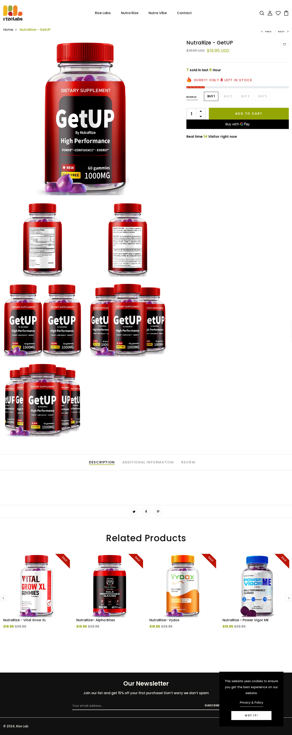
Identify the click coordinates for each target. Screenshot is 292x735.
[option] (36, 599)
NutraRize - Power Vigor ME (246, 620)
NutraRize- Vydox (164, 620)
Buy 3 (245, 96)
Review (188, 462)
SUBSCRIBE (212, 705)
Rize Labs (103, 12)
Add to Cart (249, 113)
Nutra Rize (129, 12)
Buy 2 (228, 96)
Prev (268, 31)
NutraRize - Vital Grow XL (24, 620)
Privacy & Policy (251, 702)
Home (8, 29)
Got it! (251, 715)
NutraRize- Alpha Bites (95, 620)
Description (102, 462)
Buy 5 (262, 96)
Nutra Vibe (158, 12)
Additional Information (148, 462)
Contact (184, 12)
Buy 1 (211, 96)
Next (281, 31)
